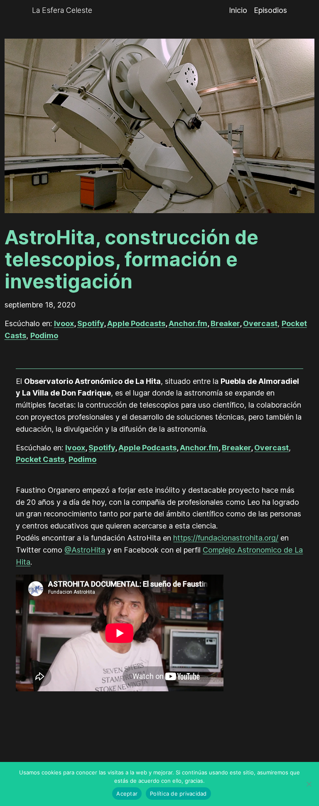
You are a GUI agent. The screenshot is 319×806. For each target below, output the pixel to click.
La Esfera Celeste (62, 10)
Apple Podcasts (136, 323)
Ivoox (64, 323)
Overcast (260, 323)
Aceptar (126, 793)
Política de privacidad (178, 793)
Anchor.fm (188, 323)
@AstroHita (84, 550)
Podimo (44, 335)
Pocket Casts (40, 459)
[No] (308, 784)
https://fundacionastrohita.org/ (225, 537)
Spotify (90, 323)
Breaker (225, 323)
